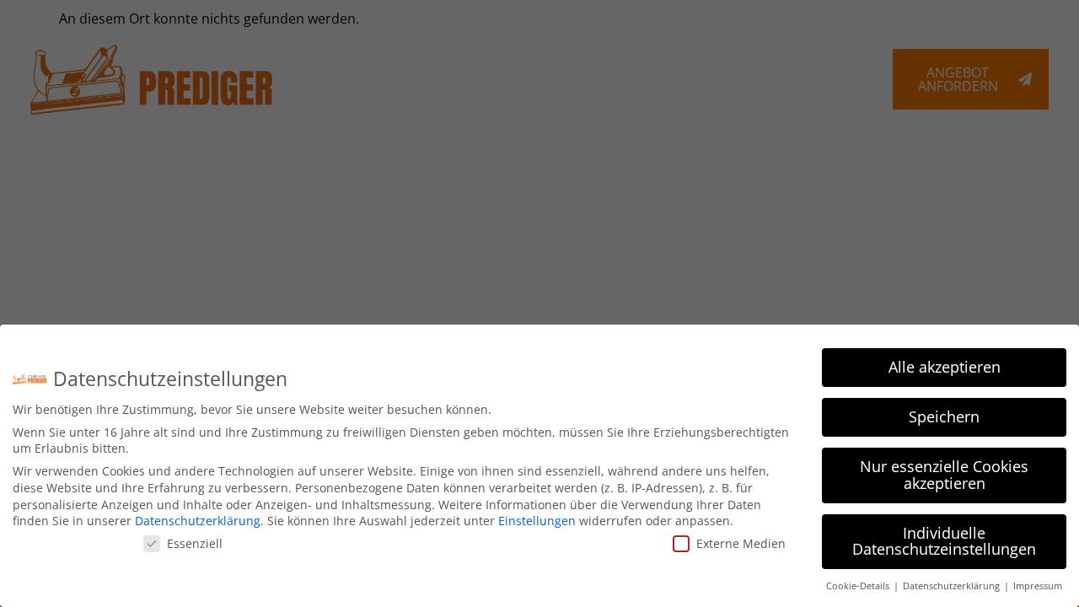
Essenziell (195, 543)
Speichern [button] (944, 416)
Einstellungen (537, 521)
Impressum (1037, 586)
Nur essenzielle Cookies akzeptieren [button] (944, 474)
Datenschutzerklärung (197, 521)
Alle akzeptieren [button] (944, 367)
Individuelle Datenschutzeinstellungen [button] (944, 541)
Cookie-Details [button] (859, 586)
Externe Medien (741, 543)
